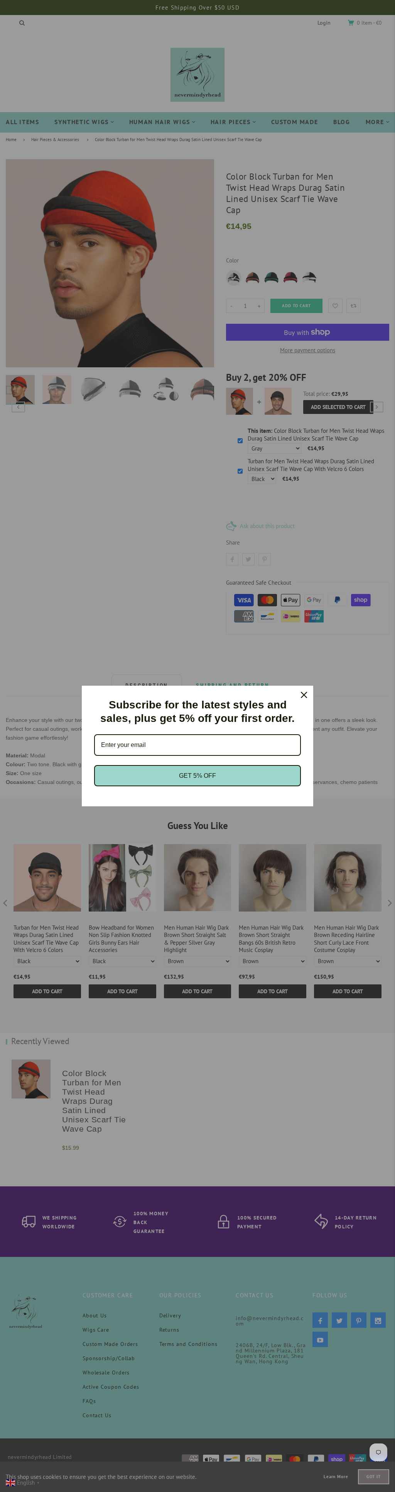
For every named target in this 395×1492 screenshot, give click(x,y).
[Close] (304, 695)
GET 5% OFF (197, 775)
